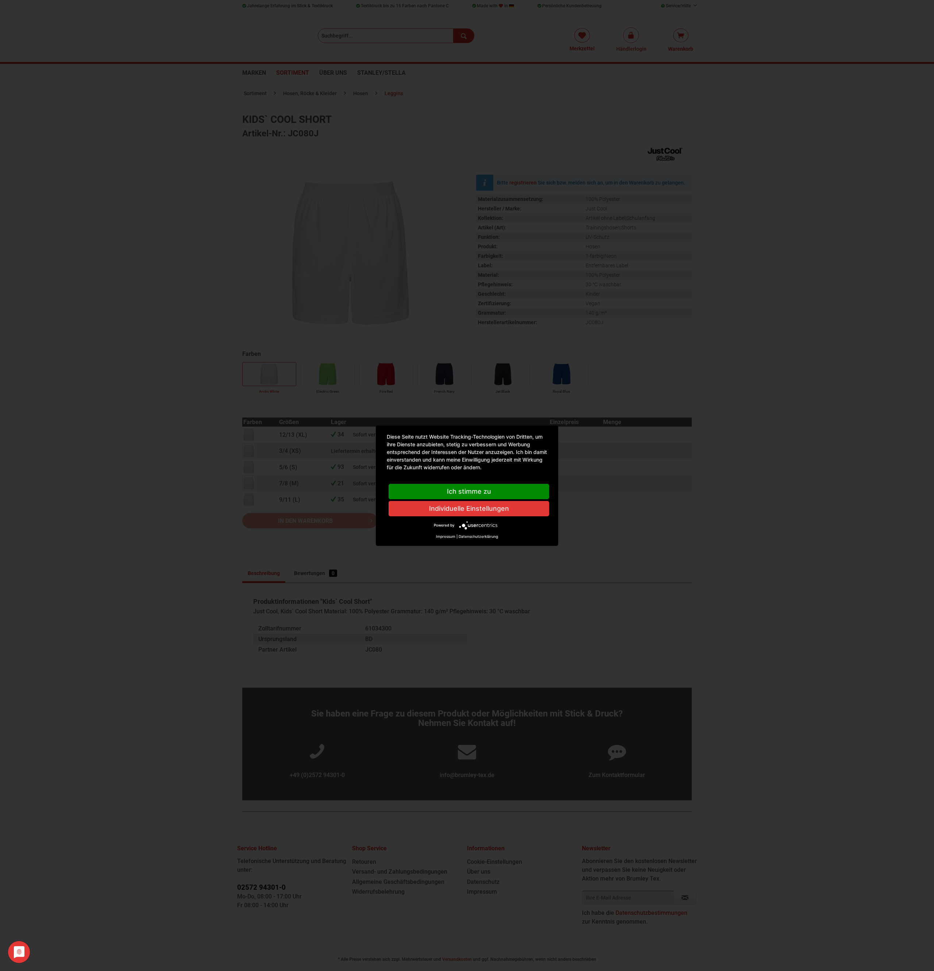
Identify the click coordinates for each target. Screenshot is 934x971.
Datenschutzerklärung (478, 536)
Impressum (445, 536)
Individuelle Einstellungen (469, 508)
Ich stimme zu (469, 491)
